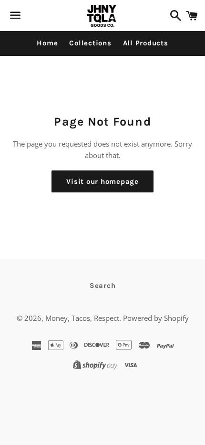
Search (103, 285)
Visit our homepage (102, 181)
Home (47, 43)
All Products (145, 43)
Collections (90, 43)
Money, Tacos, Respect (82, 318)
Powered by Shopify (156, 318)
